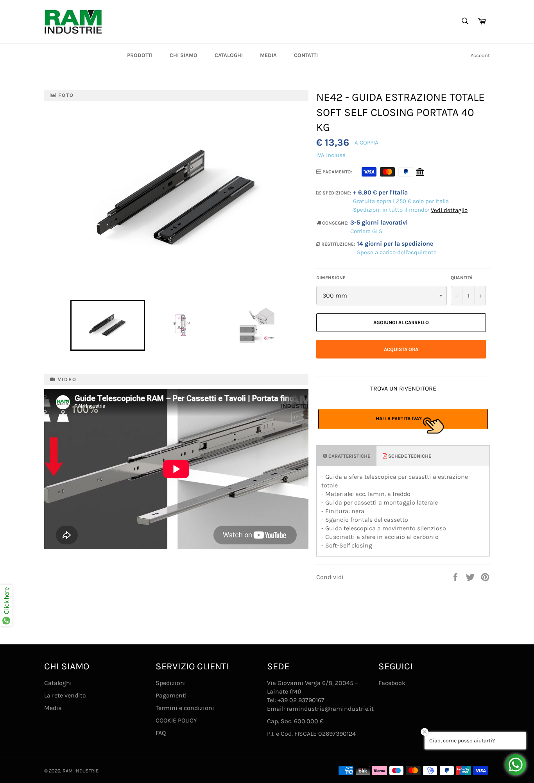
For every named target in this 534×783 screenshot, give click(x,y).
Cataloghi (229, 55)
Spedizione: (336, 193)
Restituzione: (337, 244)
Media (268, 55)
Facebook (391, 683)
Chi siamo (183, 55)
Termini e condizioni (185, 708)
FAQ (161, 733)
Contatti (306, 55)
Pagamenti (171, 695)
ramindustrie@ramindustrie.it (330, 708)
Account (480, 55)
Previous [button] (66, 325)
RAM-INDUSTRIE (81, 771)
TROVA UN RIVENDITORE (403, 388)
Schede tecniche (409, 456)
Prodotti (139, 55)
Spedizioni (171, 683)
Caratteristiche (348, 456)
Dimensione (331, 277)
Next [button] (298, 325)
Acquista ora (401, 349)
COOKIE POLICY (176, 720)
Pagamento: (336, 172)
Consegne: (334, 223)
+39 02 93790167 (301, 700)
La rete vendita (65, 695)
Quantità (462, 277)
